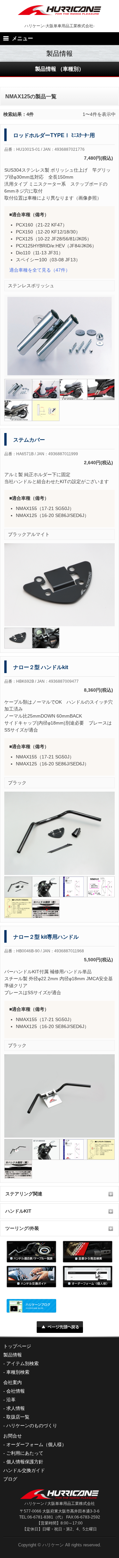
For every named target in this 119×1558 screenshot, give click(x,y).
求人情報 (15, 1408)
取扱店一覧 (17, 1417)
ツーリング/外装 (22, 1228)
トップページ (17, 1346)
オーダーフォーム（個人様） (36, 1444)
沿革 (11, 1399)
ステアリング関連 (23, 1193)
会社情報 (15, 1391)
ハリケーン (53, 1544)
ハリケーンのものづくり (31, 1425)
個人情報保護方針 (24, 1461)
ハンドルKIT (18, 1211)
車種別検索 (17, 1372)
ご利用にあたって (24, 1453)
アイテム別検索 (22, 1363)
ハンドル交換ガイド (24, 1470)
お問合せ (12, 1435)
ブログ (10, 1479)
